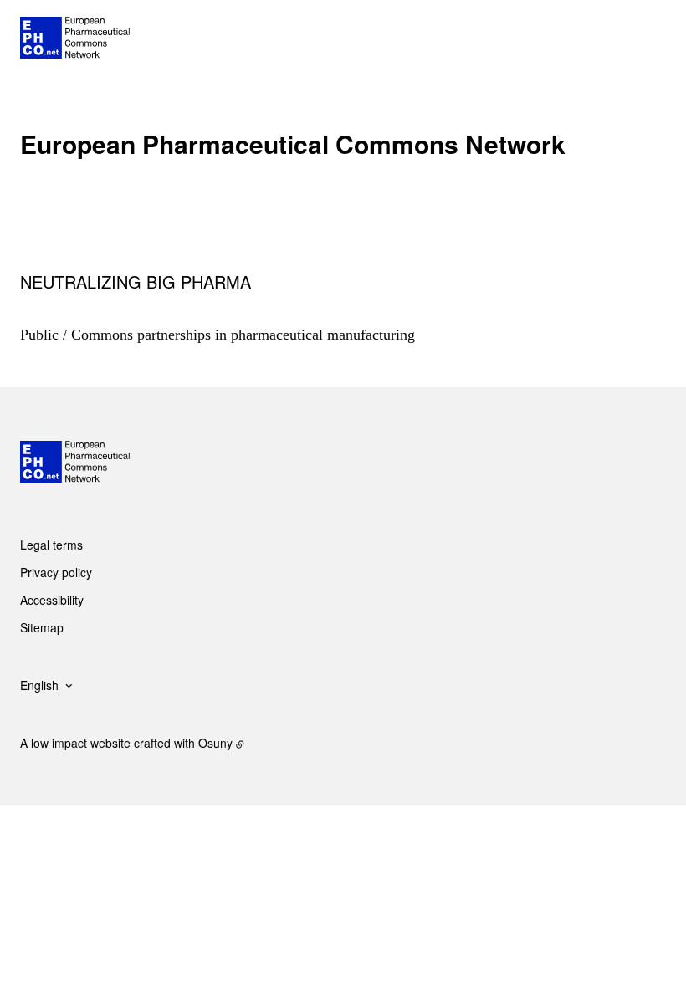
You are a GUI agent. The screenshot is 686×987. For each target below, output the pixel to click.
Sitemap (42, 627)
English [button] (39, 685)
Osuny (215, 742)
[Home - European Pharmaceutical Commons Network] (75, 38)
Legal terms (51, 544)
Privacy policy (56, 572)
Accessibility (52, 599)
